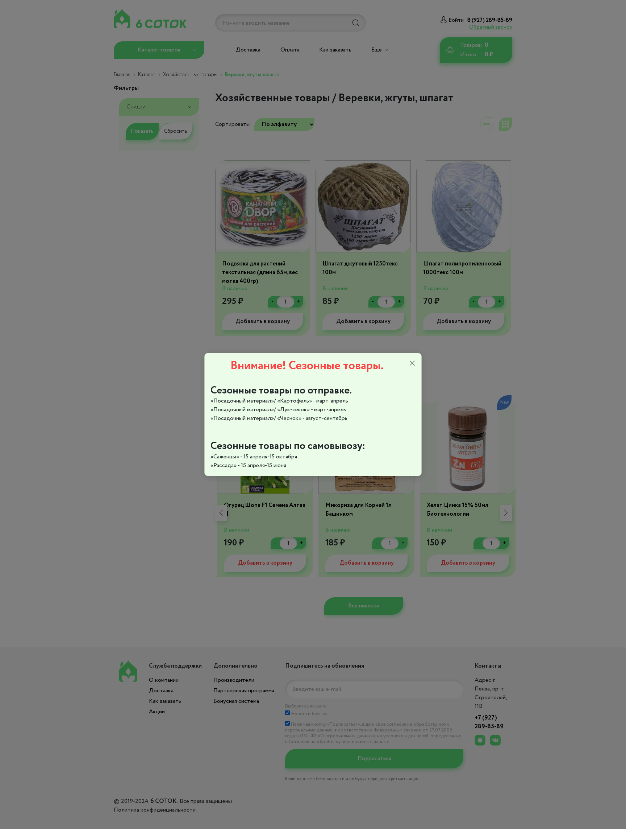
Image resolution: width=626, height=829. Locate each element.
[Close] (412, 363)
